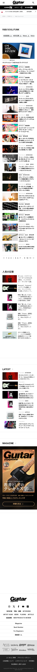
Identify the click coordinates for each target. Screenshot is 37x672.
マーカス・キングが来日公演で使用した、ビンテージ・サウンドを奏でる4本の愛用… (26, 140)
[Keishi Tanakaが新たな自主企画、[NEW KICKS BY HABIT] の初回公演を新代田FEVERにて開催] (10, 247)
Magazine (9, 443)
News (32, 164)
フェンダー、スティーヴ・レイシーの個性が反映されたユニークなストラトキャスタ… (26, 168)
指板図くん (18, 635)
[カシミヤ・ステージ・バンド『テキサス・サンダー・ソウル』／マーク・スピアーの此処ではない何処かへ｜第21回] (10, 127)
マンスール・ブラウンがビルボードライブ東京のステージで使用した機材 (26, 100)
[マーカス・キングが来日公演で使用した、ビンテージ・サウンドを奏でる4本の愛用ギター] (10, 138)
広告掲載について (8, 661)
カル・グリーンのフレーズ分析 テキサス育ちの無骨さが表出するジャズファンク (26, 208)
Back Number (18, 627)
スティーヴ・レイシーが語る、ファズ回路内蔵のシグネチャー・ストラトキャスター (26, 179)
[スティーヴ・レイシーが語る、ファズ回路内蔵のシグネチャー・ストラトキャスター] (10, 177)
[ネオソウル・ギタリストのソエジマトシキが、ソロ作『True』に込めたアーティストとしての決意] (10, 197)
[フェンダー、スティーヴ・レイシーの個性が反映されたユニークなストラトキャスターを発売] (10, 167)
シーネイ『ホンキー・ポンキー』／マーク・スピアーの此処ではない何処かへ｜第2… (26, 81)
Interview (29, 87)
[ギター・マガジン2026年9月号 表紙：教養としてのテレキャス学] (18, 491)
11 (30, 258)
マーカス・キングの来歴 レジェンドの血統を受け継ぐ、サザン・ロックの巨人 (26, 188)
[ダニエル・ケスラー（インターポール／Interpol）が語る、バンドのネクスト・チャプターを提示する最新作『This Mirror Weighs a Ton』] (10, 376)
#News (26, 36)
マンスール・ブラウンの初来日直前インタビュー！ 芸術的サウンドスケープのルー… (26, 110)
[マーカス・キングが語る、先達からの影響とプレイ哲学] (10, 149)
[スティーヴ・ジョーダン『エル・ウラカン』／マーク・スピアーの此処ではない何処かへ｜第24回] (10, 69)
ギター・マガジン (7, 16)
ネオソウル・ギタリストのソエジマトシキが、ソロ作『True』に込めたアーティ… (26, 197)
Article (12, 60)
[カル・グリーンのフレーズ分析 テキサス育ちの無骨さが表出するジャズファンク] (10, 206)
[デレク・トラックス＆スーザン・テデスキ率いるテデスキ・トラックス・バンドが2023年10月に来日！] (10, 227)
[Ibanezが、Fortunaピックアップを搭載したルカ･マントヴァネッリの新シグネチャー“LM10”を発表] (10, 385)
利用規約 (31, 661)
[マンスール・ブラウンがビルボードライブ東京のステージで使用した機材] (10, 99)
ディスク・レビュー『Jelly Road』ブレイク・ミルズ (15, 62)
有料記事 (29, 11)
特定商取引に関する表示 (18, 664)
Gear (27, 96)
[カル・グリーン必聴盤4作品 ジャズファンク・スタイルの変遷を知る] (10, 217)
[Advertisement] (18, 534)
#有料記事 (17, 36)
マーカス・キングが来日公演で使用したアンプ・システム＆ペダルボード (26, 119)
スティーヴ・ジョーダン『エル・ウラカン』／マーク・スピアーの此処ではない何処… (26, 71)
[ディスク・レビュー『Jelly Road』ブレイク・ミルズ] (18, 51)
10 (27, 258)
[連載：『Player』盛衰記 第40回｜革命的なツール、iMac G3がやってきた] (10, 415)
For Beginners (19, 631)
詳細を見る (18, 504)
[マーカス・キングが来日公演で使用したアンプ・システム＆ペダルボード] (10, 118)
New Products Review (22, 618)
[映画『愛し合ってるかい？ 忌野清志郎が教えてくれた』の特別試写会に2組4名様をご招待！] (10, 404)
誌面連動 (27, 67)
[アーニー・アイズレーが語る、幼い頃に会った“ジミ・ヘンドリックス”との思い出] (10, 158)
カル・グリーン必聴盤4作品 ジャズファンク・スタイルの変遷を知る (26, 219)
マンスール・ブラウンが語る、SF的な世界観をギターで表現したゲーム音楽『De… (26, 91)
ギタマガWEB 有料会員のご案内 (14, 11)
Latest (8, 369)
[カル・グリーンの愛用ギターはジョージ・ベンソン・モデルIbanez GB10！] (10, 237)
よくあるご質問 (11, 657)
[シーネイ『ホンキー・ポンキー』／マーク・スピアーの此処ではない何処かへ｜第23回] (10, 79)
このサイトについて (21, 661)
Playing (21, 204)
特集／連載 (17, 611)
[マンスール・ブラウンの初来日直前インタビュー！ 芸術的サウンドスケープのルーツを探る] (10, 109)
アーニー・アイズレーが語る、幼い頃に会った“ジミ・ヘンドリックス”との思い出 (26, 159)
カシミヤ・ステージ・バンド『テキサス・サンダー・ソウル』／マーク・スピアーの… (26, 129)
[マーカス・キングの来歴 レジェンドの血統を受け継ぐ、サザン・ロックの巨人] (10, 187)
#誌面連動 (7, 36)
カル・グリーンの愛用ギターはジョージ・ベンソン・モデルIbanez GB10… (26, 239)
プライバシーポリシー (24, 657)
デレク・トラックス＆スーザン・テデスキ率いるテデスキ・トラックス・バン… (26, 228)
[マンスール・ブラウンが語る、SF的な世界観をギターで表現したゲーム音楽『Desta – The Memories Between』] (10, 90)
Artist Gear (8, 614)
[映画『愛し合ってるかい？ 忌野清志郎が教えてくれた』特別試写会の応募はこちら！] (10, 395)
